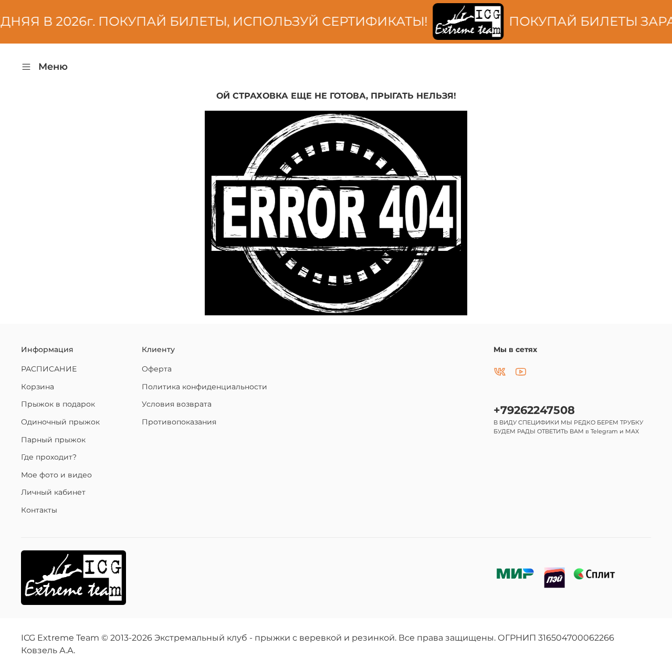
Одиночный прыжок (60, 422)
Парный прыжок (53, 439)
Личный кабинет (53, 492)
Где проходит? (49, 457)
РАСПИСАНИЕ (49, 369)
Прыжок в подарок (58, 404)
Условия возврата (177, 404)
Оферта (157, 369)
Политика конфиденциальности (204, 386)
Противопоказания (179, 422)
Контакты (39, 510)
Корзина (37, 386)
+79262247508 (534, 410)
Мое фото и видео (56, 475)
